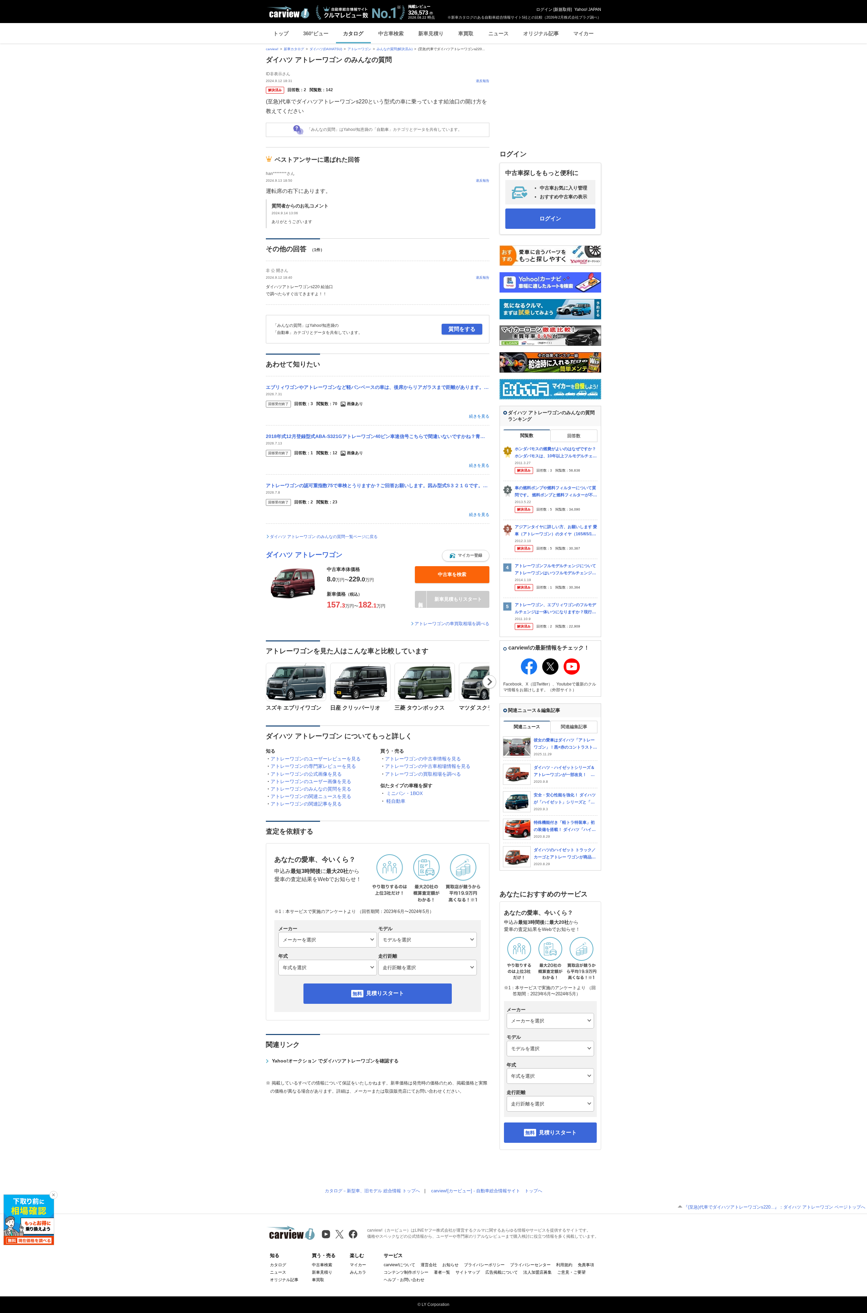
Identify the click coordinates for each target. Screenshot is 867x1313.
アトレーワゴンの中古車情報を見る (423, 758)
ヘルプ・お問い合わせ (404, 1279)
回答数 (573, 435)
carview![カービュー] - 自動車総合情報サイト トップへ (486, 1190)
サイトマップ (468, 1272)
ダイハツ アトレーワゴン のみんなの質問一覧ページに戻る (324, 536)
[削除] (53, 1195)
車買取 (465, 33)
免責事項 (586, 1264)
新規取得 (562, 9)
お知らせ (450, 1264)
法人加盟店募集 (537, 1272)
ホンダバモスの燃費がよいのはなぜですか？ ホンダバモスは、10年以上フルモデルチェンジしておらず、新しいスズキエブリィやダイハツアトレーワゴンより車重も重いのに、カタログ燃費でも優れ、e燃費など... (556, 452)
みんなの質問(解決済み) (395, 49)
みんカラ (358, 1272)
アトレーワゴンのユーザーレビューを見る (316, 758)
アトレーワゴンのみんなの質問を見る (311, 789)
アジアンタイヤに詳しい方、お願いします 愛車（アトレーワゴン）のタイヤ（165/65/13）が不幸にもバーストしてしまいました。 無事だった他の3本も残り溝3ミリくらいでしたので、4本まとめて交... (556, 530)
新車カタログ (294, 49)
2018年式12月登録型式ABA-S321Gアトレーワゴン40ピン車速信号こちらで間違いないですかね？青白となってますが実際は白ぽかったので (377, 436)
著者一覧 (442, 1272)
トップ (281, 33)
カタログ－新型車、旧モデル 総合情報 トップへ (372, 1190)
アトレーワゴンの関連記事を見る (306, 804)
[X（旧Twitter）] (339, 1234)
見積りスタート (385, 993)
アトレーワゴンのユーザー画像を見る (311, 781)
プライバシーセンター (530, 1264)
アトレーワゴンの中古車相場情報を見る (427, 766)
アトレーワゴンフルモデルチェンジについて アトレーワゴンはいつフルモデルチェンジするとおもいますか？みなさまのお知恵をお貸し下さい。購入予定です (555, 569)
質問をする (461, 329)
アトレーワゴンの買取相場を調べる (423, 774)
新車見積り (431, 33)
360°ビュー (316, 33)
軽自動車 (395, 801)
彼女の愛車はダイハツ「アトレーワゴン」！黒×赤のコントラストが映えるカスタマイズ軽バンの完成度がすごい (565, 744)
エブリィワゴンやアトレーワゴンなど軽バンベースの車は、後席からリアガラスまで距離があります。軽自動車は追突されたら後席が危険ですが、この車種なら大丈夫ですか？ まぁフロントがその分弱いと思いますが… (377, 387)
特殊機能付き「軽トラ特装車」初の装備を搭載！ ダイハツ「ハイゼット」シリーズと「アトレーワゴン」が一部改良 (565, 826)
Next (489, 682)
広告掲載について (501, 1272)
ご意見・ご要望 (571, 1272)
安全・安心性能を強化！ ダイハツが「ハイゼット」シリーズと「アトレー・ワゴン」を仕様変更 (565, 799)
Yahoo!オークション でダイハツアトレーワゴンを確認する (335, 1060)
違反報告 (482, 81)
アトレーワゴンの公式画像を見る (306, 774)
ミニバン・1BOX (404, 793)
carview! (272, 49)
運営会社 (429, 1264)
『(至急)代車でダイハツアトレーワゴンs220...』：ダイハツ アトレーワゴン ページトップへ (774, 1207)
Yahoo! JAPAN (587, 9)
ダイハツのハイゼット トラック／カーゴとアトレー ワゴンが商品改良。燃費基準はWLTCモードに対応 (565, 854)
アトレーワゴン (359, 49)
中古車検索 (391, 33)
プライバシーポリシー (484, 1264)
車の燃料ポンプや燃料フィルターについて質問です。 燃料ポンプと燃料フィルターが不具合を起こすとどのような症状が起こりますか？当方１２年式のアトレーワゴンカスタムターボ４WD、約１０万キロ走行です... (556, 491)
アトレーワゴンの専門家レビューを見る (313, 766)
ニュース (498, 33)
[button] (465, 555)
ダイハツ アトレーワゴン (304, 554)
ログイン (544, 9)
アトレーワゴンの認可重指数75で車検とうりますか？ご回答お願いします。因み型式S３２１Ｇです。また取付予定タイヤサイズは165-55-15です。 (377, 485)
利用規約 (564, 1264)
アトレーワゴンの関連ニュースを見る (311, 796)
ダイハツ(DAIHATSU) (326, 49)
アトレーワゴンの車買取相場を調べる (452, 623)
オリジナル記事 (541, 33)
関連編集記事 (574, 726)
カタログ (353, 33)
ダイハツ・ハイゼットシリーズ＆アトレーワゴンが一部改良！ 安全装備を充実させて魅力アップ (564, 771)
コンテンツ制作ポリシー (406, 1272)
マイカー (583, 33)
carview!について (399, 1264)
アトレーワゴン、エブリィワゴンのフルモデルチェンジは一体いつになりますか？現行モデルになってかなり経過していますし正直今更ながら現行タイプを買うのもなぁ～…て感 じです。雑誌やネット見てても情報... (555, 608)
